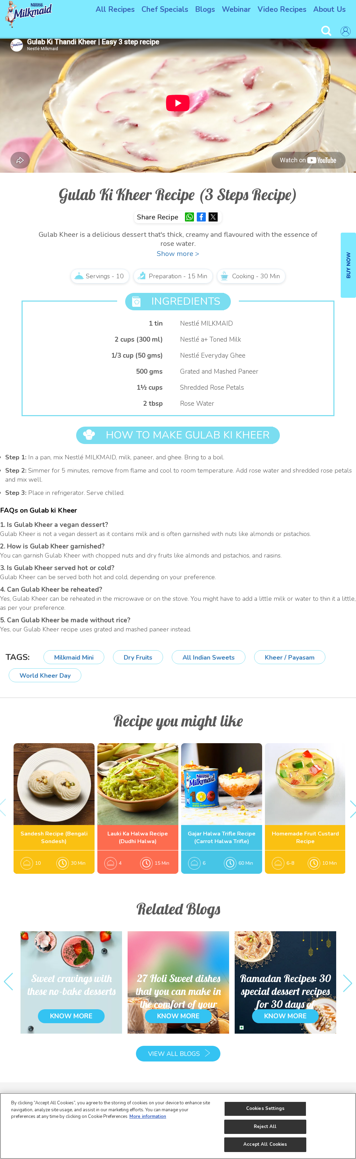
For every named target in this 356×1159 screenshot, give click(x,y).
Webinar (236, 9)
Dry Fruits (138, 657)
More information (147, 1116)
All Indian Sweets (209, 657)
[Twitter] (213, 216)
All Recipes (115, 9)
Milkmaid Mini (74, 657)
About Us (329, 9)
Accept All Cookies (265, 1144)
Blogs (205, 9)
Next (347, 982)
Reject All (265, 1126)
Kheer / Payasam (290, 657)
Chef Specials (164, 9)
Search (327, 31)
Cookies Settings (265, 1108)
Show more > (178, 253)
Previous (8, 982)
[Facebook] (201, 216)
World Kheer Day (45, 675)
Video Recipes (282, 9)
